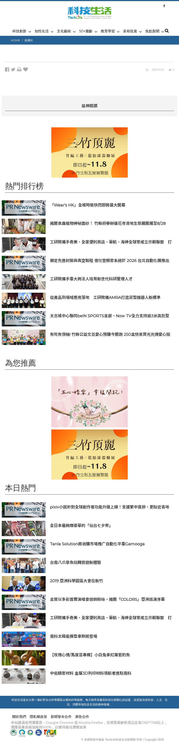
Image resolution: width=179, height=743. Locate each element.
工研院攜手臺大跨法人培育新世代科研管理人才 (91, 279)
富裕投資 (130, 31)
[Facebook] (164, 6)
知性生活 (42, 31)
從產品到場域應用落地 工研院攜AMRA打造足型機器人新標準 (105, 297)
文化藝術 (64, 31)
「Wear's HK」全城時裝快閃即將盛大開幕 (87, 205)
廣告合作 (82, 717)
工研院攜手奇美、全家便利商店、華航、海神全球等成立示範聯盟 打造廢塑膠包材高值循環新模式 (111, 242)
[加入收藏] (26, 70)
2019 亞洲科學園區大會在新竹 (76, 580)
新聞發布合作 (61, 717)
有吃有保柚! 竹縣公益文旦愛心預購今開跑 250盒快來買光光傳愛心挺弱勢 (110, 334)
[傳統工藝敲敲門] (89, 152)
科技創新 (19, 31)
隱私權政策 (38, 717)
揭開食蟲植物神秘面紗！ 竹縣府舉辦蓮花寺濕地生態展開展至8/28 (108, 223)
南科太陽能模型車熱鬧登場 (73, 636)
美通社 (28, 40)
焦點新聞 (152, 31)
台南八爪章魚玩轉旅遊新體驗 (75, 562)
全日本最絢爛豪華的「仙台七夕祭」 (81, 525)
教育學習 (108, 31)
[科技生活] (89, 15)
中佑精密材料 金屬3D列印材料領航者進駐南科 (90, 673)
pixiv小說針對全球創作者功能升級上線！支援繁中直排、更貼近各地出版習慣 (109, 507)
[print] (20, 70)
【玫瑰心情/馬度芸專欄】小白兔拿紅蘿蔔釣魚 (90, 655)
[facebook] (8, 70)
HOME (15, 40)
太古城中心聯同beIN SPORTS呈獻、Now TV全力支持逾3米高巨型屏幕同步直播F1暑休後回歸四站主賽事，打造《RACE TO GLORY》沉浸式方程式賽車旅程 (109, 315)
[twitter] (14, 70)
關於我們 (19, 717)
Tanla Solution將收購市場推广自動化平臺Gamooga (97, 544)
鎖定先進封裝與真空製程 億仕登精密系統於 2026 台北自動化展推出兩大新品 (109, 260)
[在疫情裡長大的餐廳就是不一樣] (89, 401)
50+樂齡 (86, 31)
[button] (166, 31)
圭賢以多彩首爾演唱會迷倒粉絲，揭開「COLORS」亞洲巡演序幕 (107, 599)
